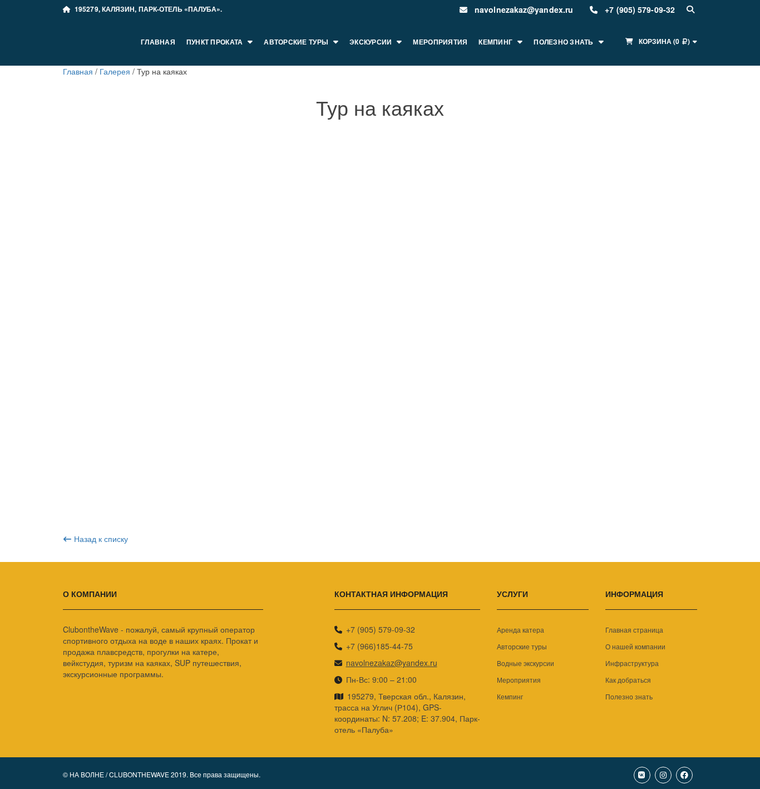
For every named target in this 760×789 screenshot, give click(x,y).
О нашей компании (635, 646)
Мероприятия (440, 42)
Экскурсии (370, 42)
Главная (158, 42)
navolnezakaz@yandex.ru (391, 662)
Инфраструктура (632, 663)
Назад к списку (101, 538)
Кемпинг (495, 42)
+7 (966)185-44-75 (379, 646)
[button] (660, 41)
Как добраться (628, 679)
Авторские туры (296, 42)
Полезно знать (563, 42)
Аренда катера (520, 629)
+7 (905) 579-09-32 (380, 629)
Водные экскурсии (525, 663)
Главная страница (634, 629)
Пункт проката (214, 42)
